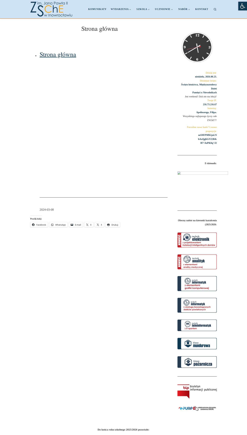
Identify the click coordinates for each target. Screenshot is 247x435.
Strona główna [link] (58, 54)
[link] (242, 6)
